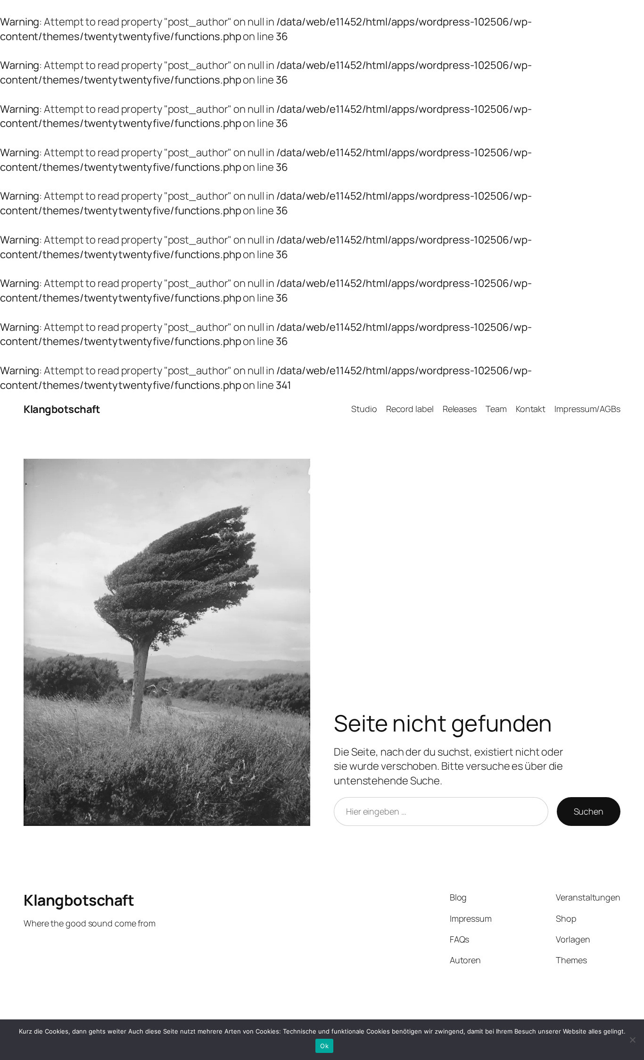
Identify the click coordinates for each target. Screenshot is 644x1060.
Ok (324, 1046)
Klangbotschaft (62, 409)
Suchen (588, 811)
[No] (632, 1039)
